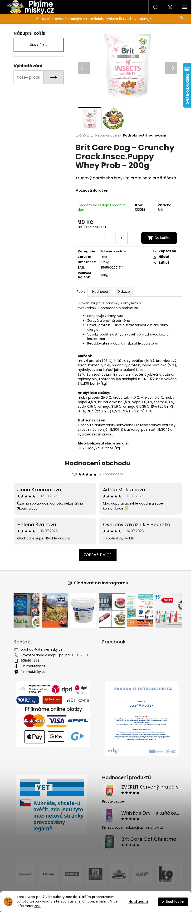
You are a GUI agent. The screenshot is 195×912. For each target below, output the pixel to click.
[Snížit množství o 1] (108, 238)
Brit (158, 209)
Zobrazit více (96, 555)
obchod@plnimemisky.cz (39, 649)
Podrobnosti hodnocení (142, 135)
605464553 (28, 660)
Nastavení (138, 901)
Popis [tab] (79, 291)
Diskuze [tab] (122, 291)
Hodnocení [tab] (99, 291)
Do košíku (161, 237)
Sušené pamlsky (111, 251)
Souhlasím (175, 901)
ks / (36, 45)
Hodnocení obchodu (95, 463)
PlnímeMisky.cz (31, 666)
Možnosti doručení (90, 190)
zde (37, 906)
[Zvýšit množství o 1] (131, 238)
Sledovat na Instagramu (99, 583)
